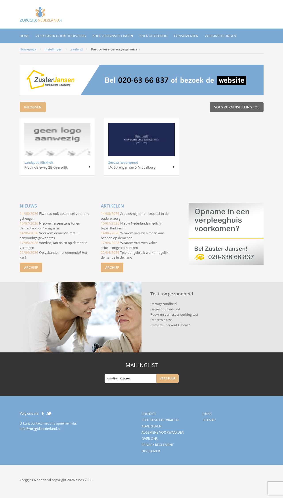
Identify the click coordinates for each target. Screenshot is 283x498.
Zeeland (77, 49)
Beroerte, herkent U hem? (169, 325)
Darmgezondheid (163, 304)
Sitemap (209, 420)
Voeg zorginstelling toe (236, 107)
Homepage (28, 49)
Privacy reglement (158, 444)
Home (24, 36)
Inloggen (33, 107)
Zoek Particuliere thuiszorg (61, 36)
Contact (149, 413)
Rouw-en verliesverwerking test (174, 314)
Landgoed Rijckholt (39, 162)
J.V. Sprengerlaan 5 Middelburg (131, 167)
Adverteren (151, 426)
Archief (31, 267)
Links (207, 413)
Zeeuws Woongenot (123, 162)
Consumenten (186, 36)
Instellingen (53, 49)
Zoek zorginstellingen (112, 36)
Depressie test (161, 319)
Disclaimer (151, 451)
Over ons (150, 438)
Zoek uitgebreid (153, 36)
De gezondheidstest (165, 309)
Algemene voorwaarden (163, 432)
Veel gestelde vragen (160, 420)
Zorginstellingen (220, 36)
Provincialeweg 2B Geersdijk (46, 167)
